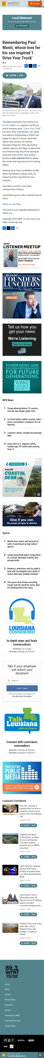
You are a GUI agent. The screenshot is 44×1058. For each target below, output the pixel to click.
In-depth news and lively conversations (22, 642)
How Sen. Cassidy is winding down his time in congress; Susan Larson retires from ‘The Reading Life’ (30, 811)
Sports (6, 533)
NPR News (8, 400)
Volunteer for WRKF (12, 1015)
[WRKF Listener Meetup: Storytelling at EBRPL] (22, 255)
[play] (3, 1055)
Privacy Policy (10, 1000)
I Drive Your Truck (31, 128)
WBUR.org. (7, 213)
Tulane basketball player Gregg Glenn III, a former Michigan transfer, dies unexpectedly (24, 558)
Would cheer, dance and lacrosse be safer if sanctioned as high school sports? (23, 544)
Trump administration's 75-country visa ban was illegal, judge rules (22, 409)
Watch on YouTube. (11, 204)
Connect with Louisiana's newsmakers (21, 743)
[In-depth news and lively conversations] (22, 616)
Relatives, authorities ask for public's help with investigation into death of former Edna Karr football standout (23, 571)
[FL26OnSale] (22, 295)
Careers (8, 1010)
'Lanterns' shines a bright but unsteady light (24, 434)
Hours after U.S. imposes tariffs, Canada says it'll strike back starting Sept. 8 (23, 446)
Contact (8, 994)
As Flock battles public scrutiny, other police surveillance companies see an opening (24, 422)
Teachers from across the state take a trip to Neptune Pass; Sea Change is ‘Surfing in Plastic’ (30, 929)
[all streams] (41, 1055)
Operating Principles (12, 1021)
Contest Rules (10, 1026)
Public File (8, 1005)
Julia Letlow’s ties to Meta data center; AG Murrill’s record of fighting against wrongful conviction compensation (30, 900)
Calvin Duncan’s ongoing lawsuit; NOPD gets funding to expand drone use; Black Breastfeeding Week (30, 871)
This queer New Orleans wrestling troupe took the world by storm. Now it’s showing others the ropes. (23, 585)
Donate (36, 4)
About (7, 989)
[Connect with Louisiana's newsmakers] (22, 721)
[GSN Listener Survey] (22, 340)
